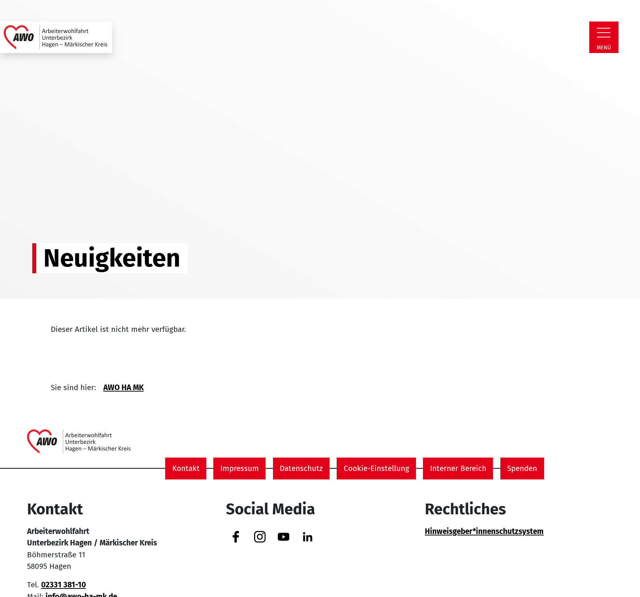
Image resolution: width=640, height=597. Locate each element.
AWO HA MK (123, 387)
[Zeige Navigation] (604, 33)
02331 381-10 (63, 585)
